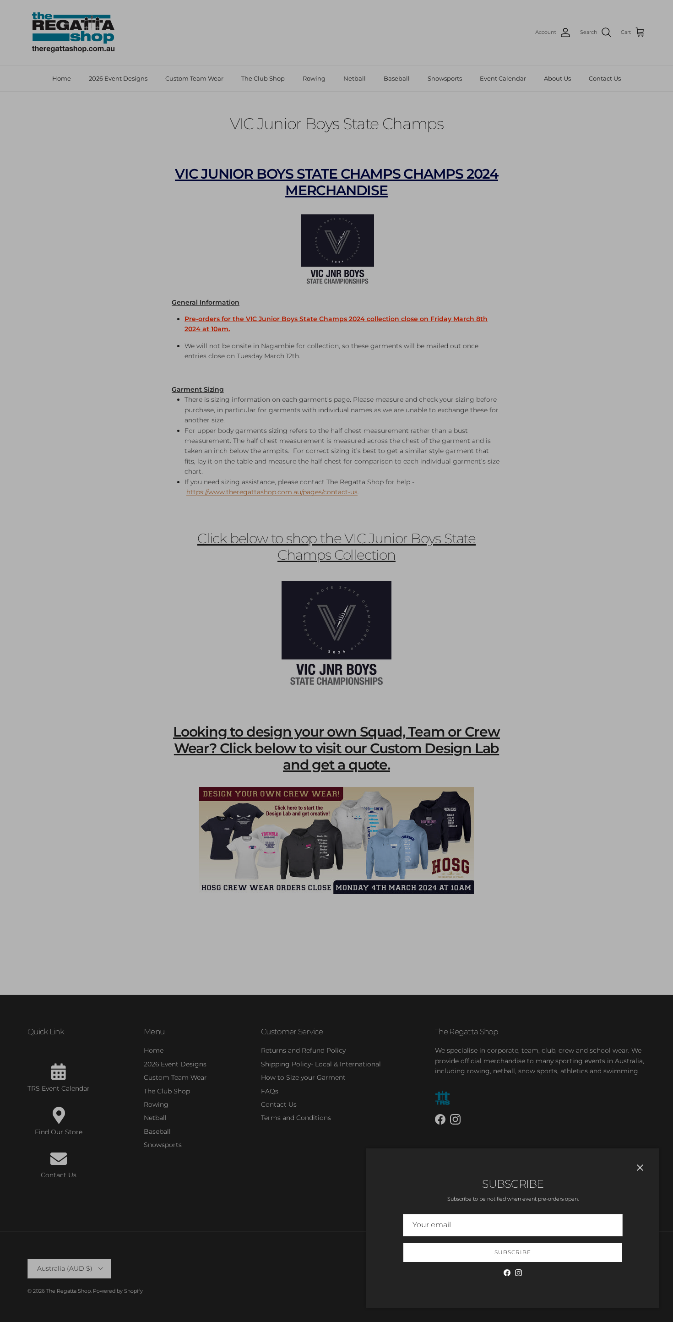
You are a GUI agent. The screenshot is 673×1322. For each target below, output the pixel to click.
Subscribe (512, 1252)
